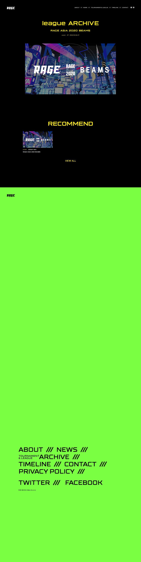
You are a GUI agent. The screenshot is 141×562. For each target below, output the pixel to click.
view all (70, 161)
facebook (84, 482)
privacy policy (46, 471)
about (76, 7)
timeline (115, 7)
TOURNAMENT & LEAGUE (99, 7)
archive (44, 457)
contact (125, 7)
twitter (34, 482)
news (85, 7)
